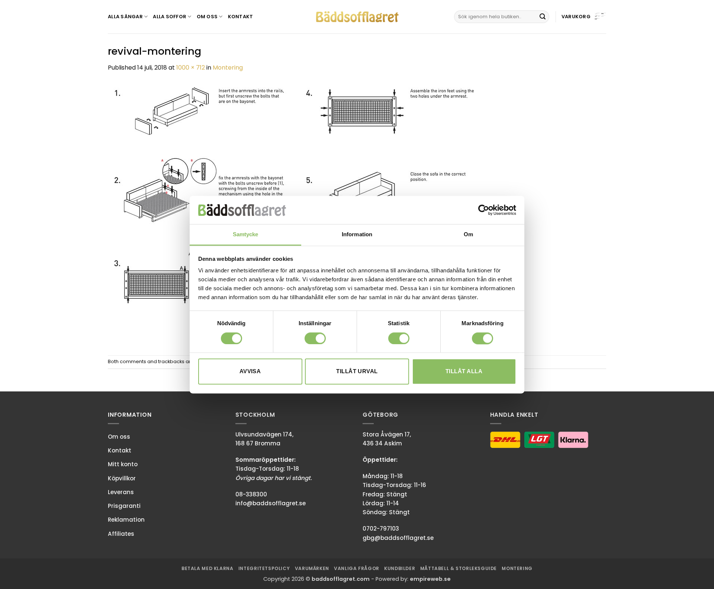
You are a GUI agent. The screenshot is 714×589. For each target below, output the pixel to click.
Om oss (207, 16)
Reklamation (126, 520)
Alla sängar (125, 16)
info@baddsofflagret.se (270, 503)
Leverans (121, 492)
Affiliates (121, 534)
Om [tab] (468, 234)
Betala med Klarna (207, 568)
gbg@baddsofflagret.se (398, 538)
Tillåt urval (356, 371)
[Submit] (542, 16)
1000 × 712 (190, 67)
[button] (584, 17)
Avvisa (250, 371)
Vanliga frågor (356, 568)
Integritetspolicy (264, 568)
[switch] (315, 338)
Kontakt (240, 16)
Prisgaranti (124, 506)
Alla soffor (169, 16)
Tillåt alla (464, 371)
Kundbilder (399, 568)
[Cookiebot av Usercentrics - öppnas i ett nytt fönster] (483, 209)
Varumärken (312, 568)
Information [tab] (357, 234)
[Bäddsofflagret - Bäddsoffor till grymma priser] (357, 17)
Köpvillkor (122, 478)
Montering (228, 67)
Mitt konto (123, 464)
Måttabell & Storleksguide (458, 568)
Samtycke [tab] (245, 234)
